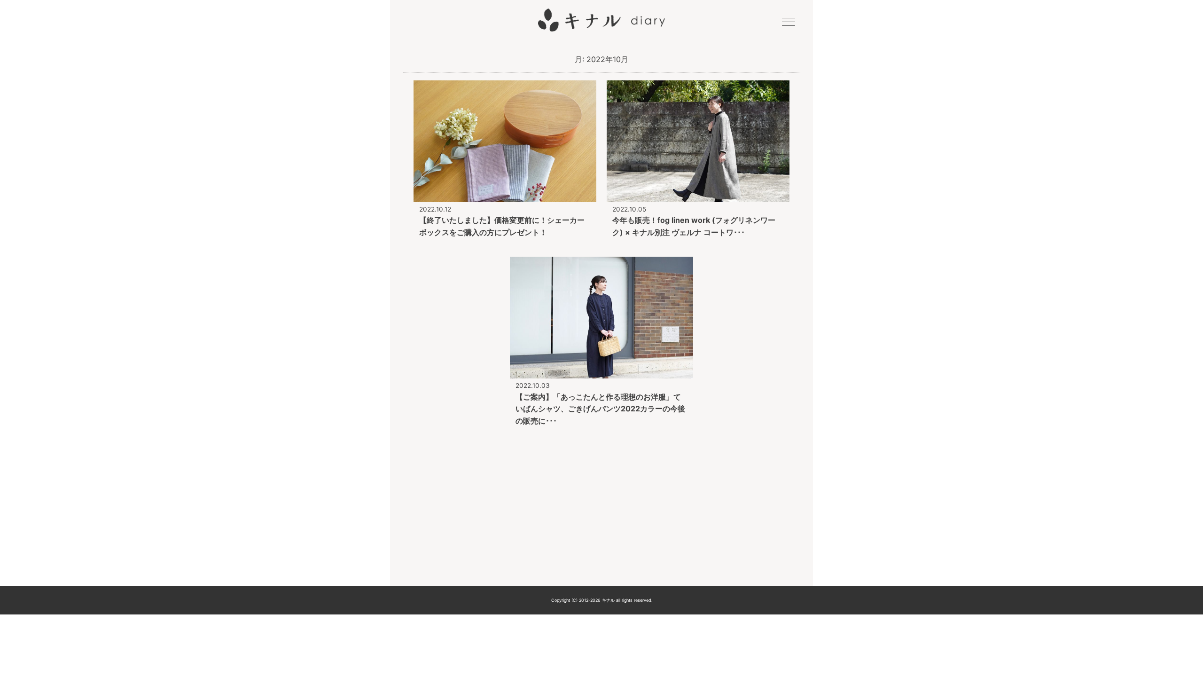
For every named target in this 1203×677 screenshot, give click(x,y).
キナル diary (601, 20)
